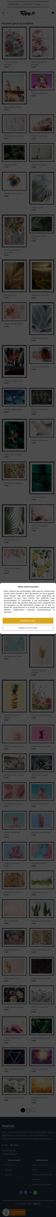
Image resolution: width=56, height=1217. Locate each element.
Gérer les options (28, 628)
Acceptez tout (28, 621)
